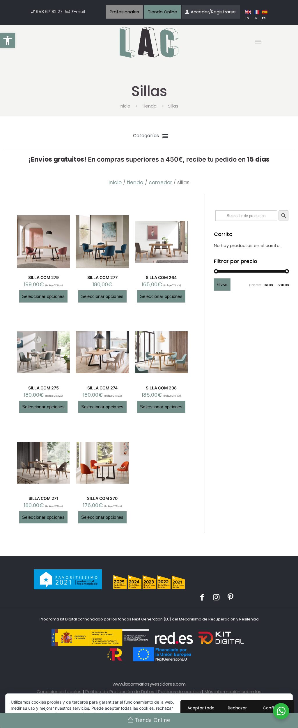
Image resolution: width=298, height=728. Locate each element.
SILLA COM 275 (43, 387)
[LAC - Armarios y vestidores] (149, 42)
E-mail (77, 11)
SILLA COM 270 (102, 498)
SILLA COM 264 (161, 277)
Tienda (149, 106)
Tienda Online (162, 12)
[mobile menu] (258, 42)
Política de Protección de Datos (119, 691)
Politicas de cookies (179, 691)
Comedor (160, 182)
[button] (7, 40)
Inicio (125, 106)
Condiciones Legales (59, 691)
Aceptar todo (200, 708)
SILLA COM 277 (102, 277)
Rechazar (237, 708)
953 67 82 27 (49, 11)
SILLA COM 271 (43, 498)
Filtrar (222, 284)
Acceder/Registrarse (213, 12)
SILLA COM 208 (161, 387)
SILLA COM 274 (102, 387)
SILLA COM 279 (43, 277)
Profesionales (124, 12)
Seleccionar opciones (43, 296)
